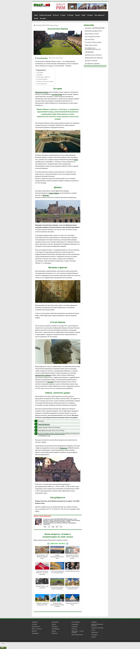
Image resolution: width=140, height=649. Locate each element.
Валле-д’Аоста (37, 629)
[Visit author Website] (45, 526)
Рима (76, 159)
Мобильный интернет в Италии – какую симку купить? (72, 556)
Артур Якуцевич (42, 58)
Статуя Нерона (42, 79)
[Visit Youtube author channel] (53, 526)
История (43, 18)
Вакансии (94, 632)
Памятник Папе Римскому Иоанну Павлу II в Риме (57, 604)
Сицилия (75, 626)
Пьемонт (55, 633)
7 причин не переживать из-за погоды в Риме (57, 571)
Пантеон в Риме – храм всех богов (42, 586)
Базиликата (36, 626)
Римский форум (44, 424)
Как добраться (99, 15)
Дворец (39, 75)
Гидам (93, 637)
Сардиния (75, 624)
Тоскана (74, 629)
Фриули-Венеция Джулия (97, 624)
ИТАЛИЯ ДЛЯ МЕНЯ (42, 25)
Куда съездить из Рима (92, 34)
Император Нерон (42, 92)
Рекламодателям (77, 635)
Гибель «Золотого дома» (45, 81)
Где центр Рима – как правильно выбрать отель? (42, 556)
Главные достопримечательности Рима (57, 556)
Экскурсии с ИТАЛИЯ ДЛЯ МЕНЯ (94, 28)
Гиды (36, 15)
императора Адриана (43, 375)
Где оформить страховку (92, 63)
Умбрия (94, 622)
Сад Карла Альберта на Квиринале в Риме (42, 604)
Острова (90, 15)
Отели (56, 15)
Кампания (55, 622)
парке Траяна (54, 193)
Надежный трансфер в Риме (93, 31)
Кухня (36, 18)
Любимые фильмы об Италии (94, 58)
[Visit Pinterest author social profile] (57, 526)
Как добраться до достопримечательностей (93, 48)
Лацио (52, 25)
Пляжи (71, 15)
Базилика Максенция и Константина (51, 434)
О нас (93, 630)
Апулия (34, 624)
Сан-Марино (76, 622)
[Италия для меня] (42, 6)
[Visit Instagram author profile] (61, 526)
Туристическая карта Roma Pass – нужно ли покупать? (42, 572)
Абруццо (35, 622)
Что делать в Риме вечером (93, 42)
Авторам (94, 635)
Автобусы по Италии (91, 60)
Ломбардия (55, 629)
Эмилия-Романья (97, 628)
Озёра (83, 15)
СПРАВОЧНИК (89, 52)
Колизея (46, 195)
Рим (56, 25)
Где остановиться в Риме (92, 36)
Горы (63, 15)
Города (77, 15)
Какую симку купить (91, 45)
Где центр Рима (89, 39)
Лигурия (54, 626)
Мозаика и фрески (43, 77)
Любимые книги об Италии (93, 55)
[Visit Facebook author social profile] (49, 526)
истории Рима (57, 94)
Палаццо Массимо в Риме (72, 571)
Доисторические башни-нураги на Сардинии (57, 588)
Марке (54, 631)
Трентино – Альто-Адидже (78, 631)
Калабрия (35, 633)
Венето (34, 631)
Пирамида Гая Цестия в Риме (72, 604)
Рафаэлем (63, 448)
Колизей (50, 382)
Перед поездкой (45, 15)
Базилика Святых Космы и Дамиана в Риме (72, 588)
